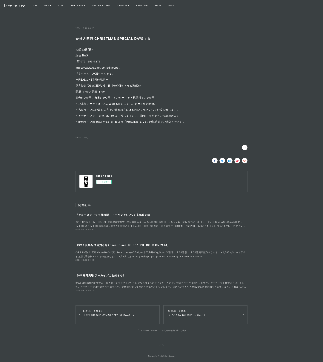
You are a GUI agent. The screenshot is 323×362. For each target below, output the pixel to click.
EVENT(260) (82, 137)
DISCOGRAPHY (101, 5)
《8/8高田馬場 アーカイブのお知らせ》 (101, 275)
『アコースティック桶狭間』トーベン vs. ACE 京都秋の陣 (113, 215)
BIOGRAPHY (78, 5)
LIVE (61, 5)
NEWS (47, 5)
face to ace (14, 5)
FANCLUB (142, 5)
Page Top (161, 346)
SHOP (158, 5)
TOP (35, 5)
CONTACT (123, 5)
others (171, 5)
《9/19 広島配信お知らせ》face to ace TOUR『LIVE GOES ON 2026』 (123, 245)
